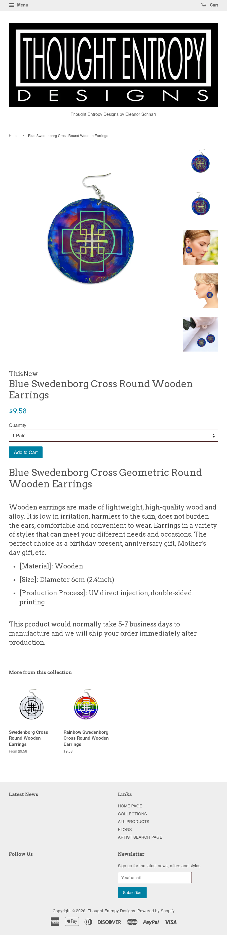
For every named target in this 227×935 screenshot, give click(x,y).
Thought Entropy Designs (111, 910)
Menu (22, 5)
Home (14, 135)
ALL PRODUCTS (133, 821)
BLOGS (125, 829)
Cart (213, 5)
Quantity (17, 425)
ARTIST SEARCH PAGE (140, 837)
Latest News (23, 794)
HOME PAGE (130, 806)
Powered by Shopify (156, 910)
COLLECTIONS (132, 814)
